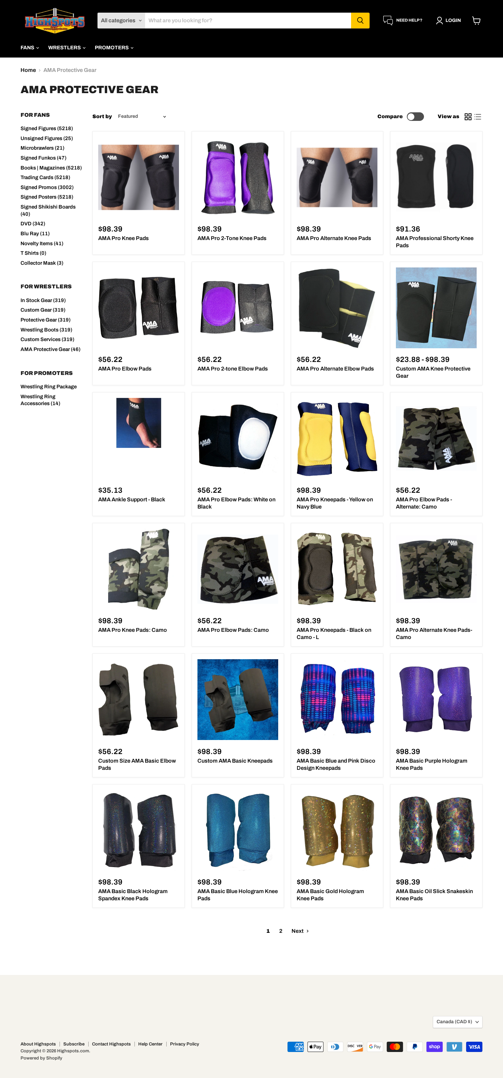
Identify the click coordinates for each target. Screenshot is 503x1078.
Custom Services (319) (47, 339)
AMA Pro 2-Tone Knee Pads (232, 238)
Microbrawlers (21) (42, 148)
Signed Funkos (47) (43, 158)
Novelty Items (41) (42, 243)
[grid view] (468, 117)
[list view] (477, 117)
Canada (454, 1021)
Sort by (102, 116)
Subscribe (74, 1044)
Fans (28, 47)
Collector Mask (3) (42, 263)
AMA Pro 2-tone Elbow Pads (232, 369)
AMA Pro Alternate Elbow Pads (335, 369)
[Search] (360, 20)
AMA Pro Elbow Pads (125, 369)
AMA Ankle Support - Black (131, 499)
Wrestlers (65, 47)
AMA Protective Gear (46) (50, 349)
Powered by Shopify (41, 1058)
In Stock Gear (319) (43, 300)
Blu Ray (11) (35, 233)
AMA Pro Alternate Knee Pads (334, 238)
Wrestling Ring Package (49, 386)
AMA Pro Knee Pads (123, 238)
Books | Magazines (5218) (51, 168)
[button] (450, 20)
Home (28, 70)
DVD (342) (33, 223)
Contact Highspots (111, 1044)
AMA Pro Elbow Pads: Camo (233, 630)
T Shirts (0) (33, 253)
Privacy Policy (184, 1044)
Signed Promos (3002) (47, 187)
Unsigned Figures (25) (47, 138)
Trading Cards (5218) (45, 177)
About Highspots (38, 1044)
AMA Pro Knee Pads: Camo (132, 630)
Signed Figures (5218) (47, 128)
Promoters (112, 47)
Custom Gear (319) (43, 310)
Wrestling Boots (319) (46, 330)
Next (298, 931)
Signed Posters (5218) (47, 197)
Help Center (150, 1044)
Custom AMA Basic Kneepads (235, 761)
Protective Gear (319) (45, 320)
